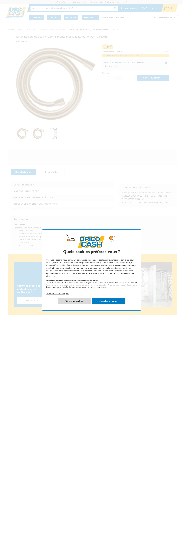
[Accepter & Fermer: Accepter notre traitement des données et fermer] (108, 301)
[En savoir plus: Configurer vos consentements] (74, 301)
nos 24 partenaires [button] (78, 260)
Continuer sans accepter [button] (57, 292)
